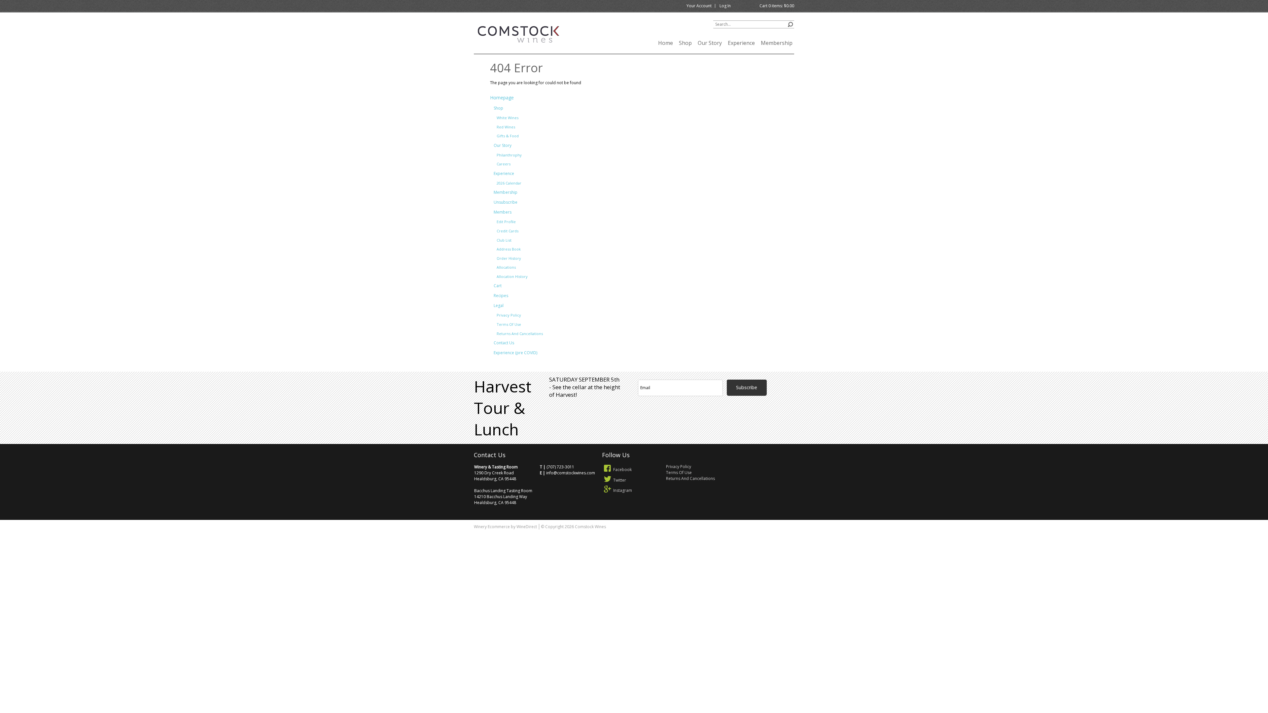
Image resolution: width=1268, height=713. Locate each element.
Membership (776, 43)
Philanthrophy (509, 155)
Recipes (501, 295)
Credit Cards (507, 230)
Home (665, 43)
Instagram (622, 490)
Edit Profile (506, 221)
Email (771, 371)
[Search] (790, 23)
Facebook (622, 469)
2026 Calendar (509, 183)
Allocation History (512, 276)
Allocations (506, 267)
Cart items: (776, 6)
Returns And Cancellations (520, 333)
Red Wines (506, 126)
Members (502, 212)
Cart (498, 286)
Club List (504, 240)
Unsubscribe (505, 202)
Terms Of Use (509, 324)
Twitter (619, 480)
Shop (685, 43)
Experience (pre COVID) (515, 353)
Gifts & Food (508, 135)
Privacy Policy (509, 315)
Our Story (710, 43)
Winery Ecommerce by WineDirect (505, 526)
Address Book (509, 249)
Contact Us (504, 343)
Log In (725, 6)
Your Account (699, 6)
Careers (504, 163)
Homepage (502, 97)
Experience (741, 43)
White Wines (507, 117)
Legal (499, 305)
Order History (509, 258)
